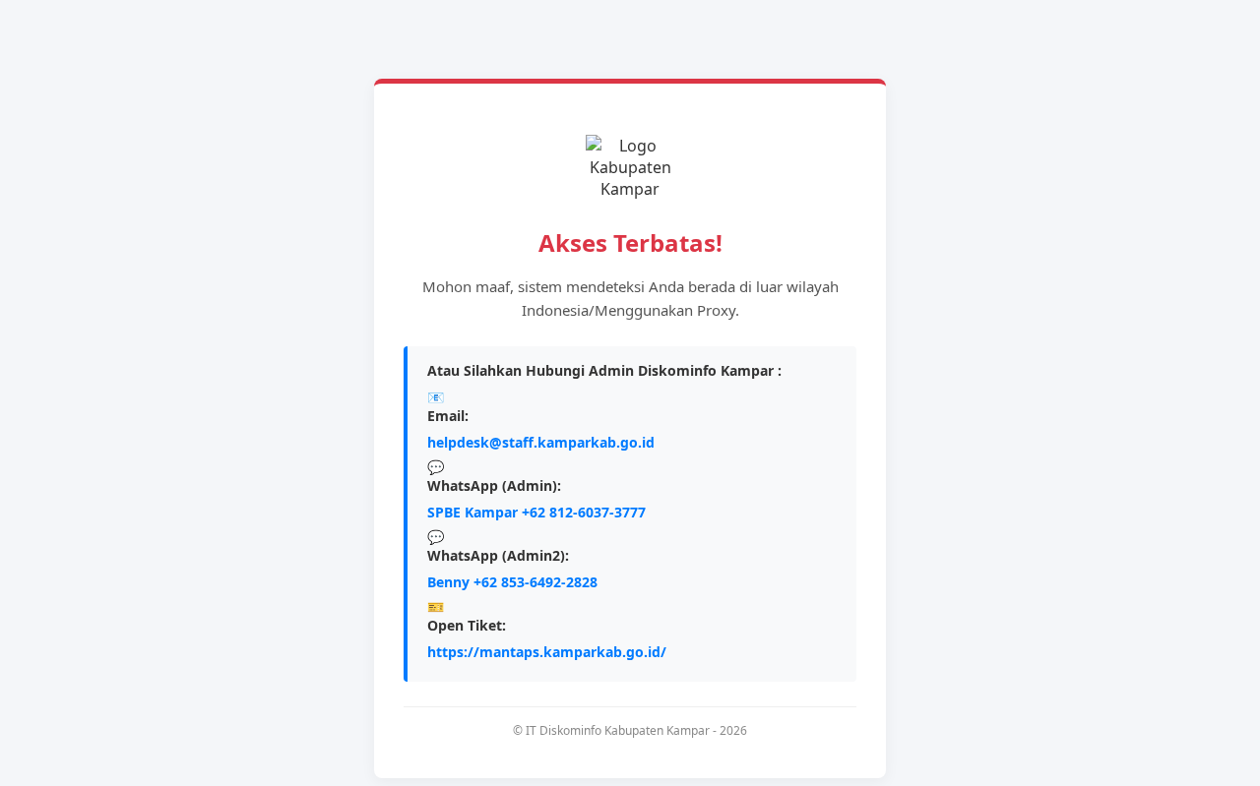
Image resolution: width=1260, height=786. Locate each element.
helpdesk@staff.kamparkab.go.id (541, 442)
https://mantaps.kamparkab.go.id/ (546, 651)
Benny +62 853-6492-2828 (512, 582)
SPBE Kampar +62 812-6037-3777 (536, 512)
